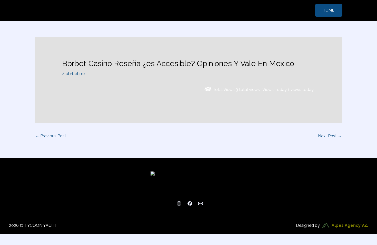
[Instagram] (179, 203)
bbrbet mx (75, 73)
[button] (328, 10)
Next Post (330, 136)
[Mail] (200, 203)
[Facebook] (189, 203)
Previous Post (50, 136)
